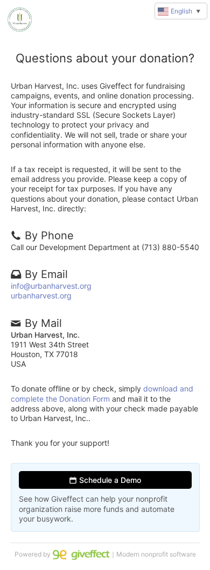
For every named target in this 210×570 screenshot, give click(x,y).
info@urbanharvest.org (51, 285)
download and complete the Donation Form (102, 393)
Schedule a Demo (109, 479)
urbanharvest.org (41, 295)
